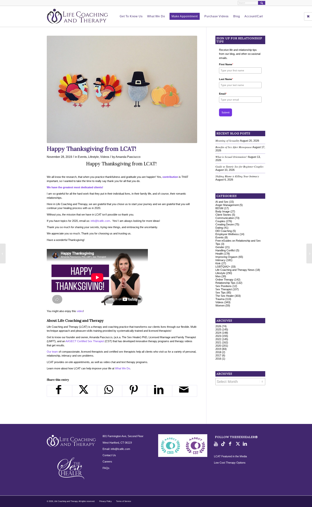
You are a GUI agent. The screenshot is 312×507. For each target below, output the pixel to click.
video (80, 311)
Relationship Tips (225, 282)
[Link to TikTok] (224, 444)
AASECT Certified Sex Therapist (85, 341)
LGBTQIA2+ (222, 266)
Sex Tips (220, 292)
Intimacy (220, 260)
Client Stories (223, 214)
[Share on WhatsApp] (109, 391)
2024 (218, 332)
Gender (219, 247)
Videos (104, 156)
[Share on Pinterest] (134, 391)
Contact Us (109, 455)
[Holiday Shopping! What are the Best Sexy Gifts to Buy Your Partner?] (309, 253)
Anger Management (227, 204)
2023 (218, 335)
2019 (218, 348)
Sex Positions (223, 286)
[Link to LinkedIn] (245, 444)
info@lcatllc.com (120, 448)
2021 (218, 342)
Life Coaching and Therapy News (235, 269)
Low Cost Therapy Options (230, 462)
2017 (218, 355)
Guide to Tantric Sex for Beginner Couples (239, 166)
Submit (225, 112)
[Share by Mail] (184, 391)
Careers (107, 461)
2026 (218, 326)
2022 (218, 339)
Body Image (222, 211)
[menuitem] (131, 16)
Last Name (226, 79)
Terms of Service (123, 501)
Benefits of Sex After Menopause (233, 147)
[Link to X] (238, 444)
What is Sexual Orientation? (231, 157)
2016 (218, 358)
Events (82, 156)
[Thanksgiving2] (122, 89)
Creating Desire (224, 224)
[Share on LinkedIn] (159, 391)
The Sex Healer (224, 295)
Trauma (219, 299)
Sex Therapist (223, 289)
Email (223, 93)
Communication (224, 217)
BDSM (219, 208)
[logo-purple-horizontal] (77, 16)
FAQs (106, 468)
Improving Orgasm (226, 256)
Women (220, 305)
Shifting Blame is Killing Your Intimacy (237, 176)
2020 (218, 345)
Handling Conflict (225, 250)
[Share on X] (84, 391)
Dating (219, 227)
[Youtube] (216, 444)
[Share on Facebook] (59, 391)
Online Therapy (224, 279)
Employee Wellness (227, 234)
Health (219, 253)
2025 (218, 329)
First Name (226, 64)
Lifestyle (93, 156)
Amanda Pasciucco (128, 156)
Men (218, 276)
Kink (218, 263)
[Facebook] (231, 444)
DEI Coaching (223, 230)
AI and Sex (221, 201)
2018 (218, 352)
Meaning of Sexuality (227, 140)
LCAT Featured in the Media (230, 456)
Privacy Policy (105, 501)
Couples (220, 221)
